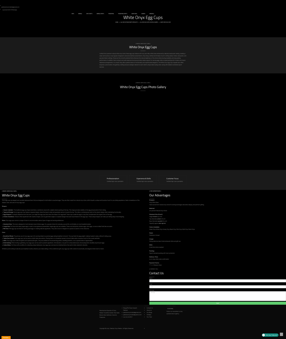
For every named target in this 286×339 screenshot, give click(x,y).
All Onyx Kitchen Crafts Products (129, 22)
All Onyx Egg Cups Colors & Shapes (149, 22)
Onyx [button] (73, 13)
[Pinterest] (18, 2)
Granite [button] (143, 13)
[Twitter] (2, 2)
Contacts (126, 306)
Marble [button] (80, 13)
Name (150, 278)
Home (116, 22)
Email (150, 284)
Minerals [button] (151, 13)
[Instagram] (14, 2)
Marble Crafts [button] (100, 13)
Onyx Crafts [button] (89, 13)
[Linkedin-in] (10, 2)
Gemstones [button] (134, 13)
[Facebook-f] (6, 2)
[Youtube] (22, 2)
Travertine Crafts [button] (122, 13)
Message (151, 290)
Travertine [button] (111, 13)
